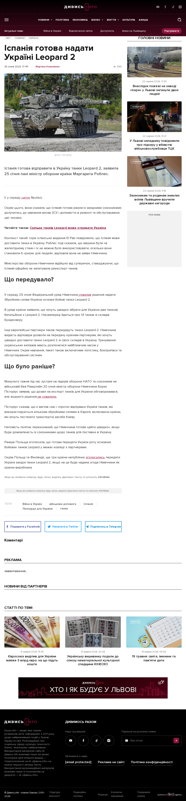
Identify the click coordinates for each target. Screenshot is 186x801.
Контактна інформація (117, 794)
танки (64, 508)
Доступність (107, 31)
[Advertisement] (154, 240)
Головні (137, 52)
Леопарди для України (38, 508)
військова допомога (62, 504)
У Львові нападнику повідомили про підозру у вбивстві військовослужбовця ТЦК (154, 144)
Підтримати (171, 30)
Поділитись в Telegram (105, 526)
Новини (43, 19)
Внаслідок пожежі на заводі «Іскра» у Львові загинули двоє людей (154, 90)
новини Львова (29, 792)
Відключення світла (80, 31)
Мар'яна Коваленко (48, 66)
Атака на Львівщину (134, 31)
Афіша (143, 19)
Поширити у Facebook (25, 526)
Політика (62, 19)
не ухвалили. (47, 397)
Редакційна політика (79, 794)
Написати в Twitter (65, 526)
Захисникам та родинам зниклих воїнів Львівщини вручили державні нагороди (154, 199)
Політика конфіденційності (152, 762)
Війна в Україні (52, 31)
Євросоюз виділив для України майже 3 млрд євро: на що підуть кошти (32, 660)
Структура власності (54, 794)
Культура (128, 19)
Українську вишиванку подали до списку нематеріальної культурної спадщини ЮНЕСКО (93, 660)
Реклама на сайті (111, 762)
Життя (111, 19)
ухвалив (84, 295)
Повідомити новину (143, 794)
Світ (8, 38)
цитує (25, 198)
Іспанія (88, 504)
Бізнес (95, 19)
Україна (33, 38)
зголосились (95, 457)
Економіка (80, 19)
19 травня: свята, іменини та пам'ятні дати (154, 658)
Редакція (103, 794)
